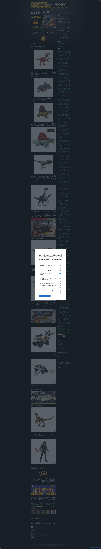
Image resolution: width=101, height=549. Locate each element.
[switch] (60, 265)
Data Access (50, 298)
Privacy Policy (55, 298)
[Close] (64, 250)
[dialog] (50, 274)
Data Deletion (46, 298)
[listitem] (50, 263)
